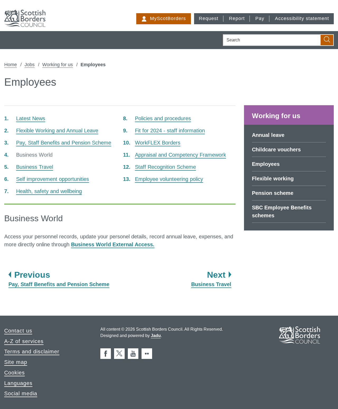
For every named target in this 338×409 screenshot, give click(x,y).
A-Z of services (24, 341)
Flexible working (273, 178)
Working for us (57, 64)
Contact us (18, 331)
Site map (15, 362)
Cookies (14, 373)
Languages (18, 383)
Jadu (156, 335)
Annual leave (268, 135)
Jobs (30, 64)
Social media (20, 393)
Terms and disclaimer (31, 351)
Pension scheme (272, 193)
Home (10, 64)
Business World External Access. (112, 244)
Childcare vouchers (276, 149)
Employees (266, 164)
